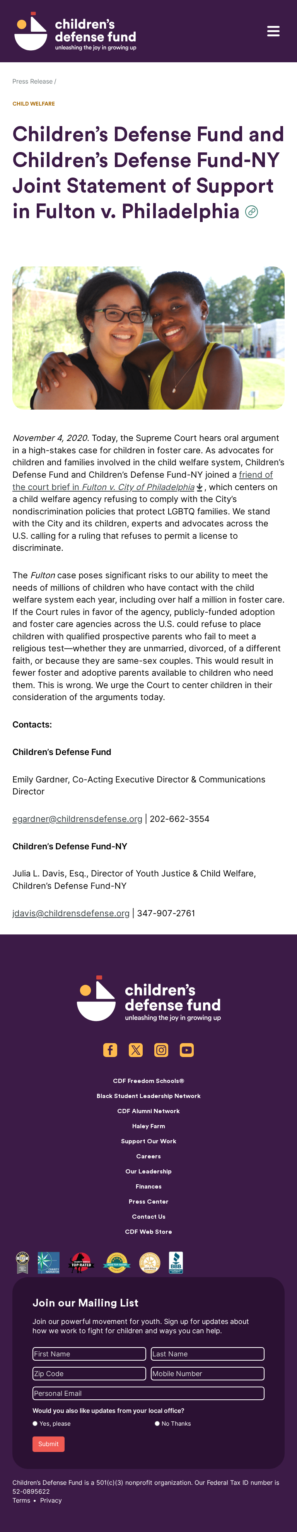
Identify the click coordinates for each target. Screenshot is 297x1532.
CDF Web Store (148, 1232)
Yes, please (55, 1423)
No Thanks (176, 1423)
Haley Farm (148, 1126)
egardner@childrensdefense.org (77, 819)
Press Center (149, 1202)
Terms (21, 1500)
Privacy (51, 1500)
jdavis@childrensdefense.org (71, 913)
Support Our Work (148, 1141)
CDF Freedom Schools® (148, 1081)
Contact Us (149, 1217)
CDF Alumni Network (148, 1111)
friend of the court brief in (142, 481)
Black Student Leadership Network (149, 1096)
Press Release (32, 81)
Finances (149, 1187)
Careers (148, 1156)
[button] (253, 211)
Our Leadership (148, 1171)
